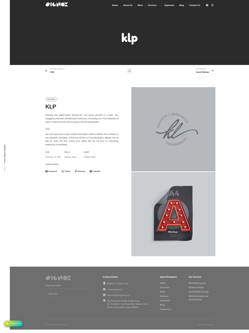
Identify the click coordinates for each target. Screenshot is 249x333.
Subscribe (53, 294)
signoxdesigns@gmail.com (118, 295)
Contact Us (14, 323)
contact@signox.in (115, 289)
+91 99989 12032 (117, 283)
